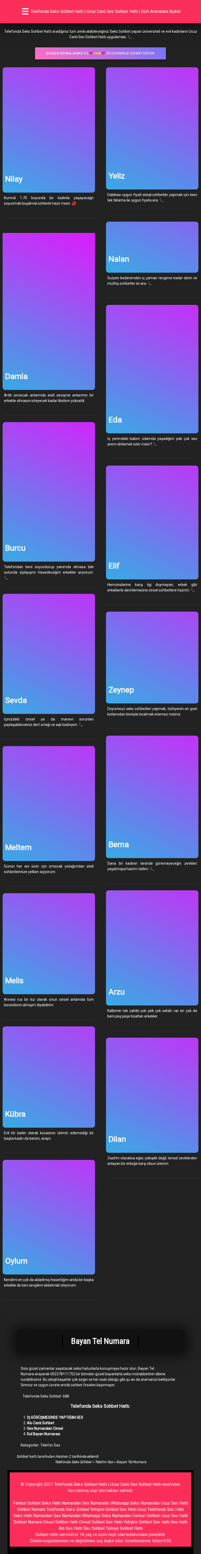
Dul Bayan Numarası (43, 1434)
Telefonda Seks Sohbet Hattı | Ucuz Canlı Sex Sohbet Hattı (107, 1484)
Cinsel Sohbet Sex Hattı (100, 1521)
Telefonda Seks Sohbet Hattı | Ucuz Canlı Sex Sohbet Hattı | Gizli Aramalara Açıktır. (106, 11)
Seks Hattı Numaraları (61, 1503)
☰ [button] (25, 11)
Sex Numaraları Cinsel (45, 1428)
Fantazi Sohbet (27, 1503)
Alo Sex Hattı (70, 1528)
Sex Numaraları (96, 1503)
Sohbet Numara (31, 1509)
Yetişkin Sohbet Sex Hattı (113, 1509)
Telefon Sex (50, 1445)
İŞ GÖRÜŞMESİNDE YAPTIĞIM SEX (55, 1417)
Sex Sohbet (94, 1528)
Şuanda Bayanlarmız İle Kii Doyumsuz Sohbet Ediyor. (100, 53)
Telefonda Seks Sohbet (73, 1462)
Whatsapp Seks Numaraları (135, 1503)
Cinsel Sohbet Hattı (60, 1521)
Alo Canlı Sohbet (40, 1423)
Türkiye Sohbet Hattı (124, 1528)
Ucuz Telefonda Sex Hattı (160, 1509)
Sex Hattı (179, 1521)
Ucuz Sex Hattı (174, 1503)
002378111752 (62, 1374)
